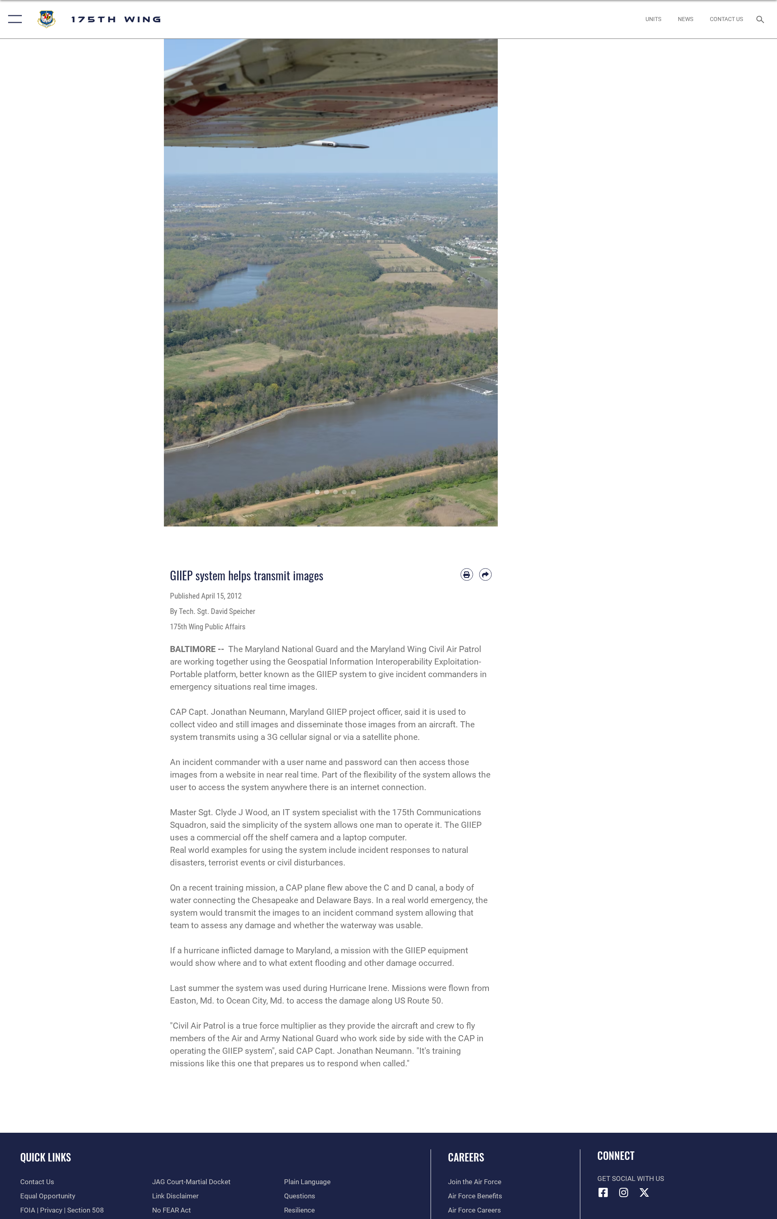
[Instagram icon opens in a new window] (624, 1192)
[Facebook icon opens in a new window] (603, 1192)
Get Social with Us (630, 1179)
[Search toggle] (761, 19)
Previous (180, 282)
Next (481, 282)
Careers (466, 1156)
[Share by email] (485, 574)
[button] (13, 19)
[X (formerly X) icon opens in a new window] (644, 1192)
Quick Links (45, 1156)
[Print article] (467, 574)
